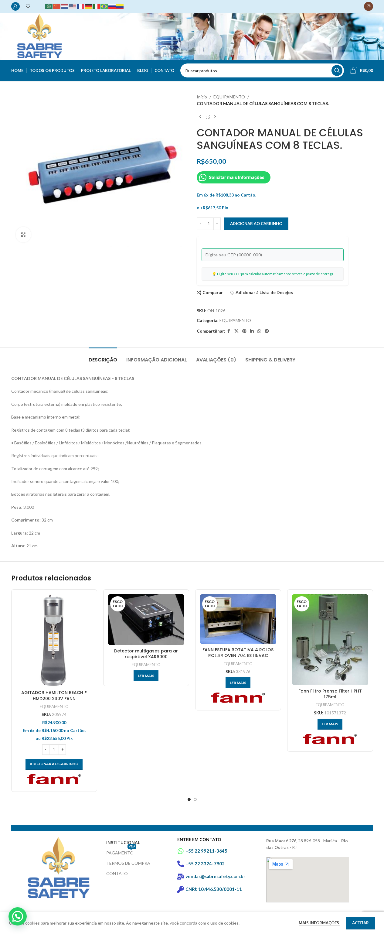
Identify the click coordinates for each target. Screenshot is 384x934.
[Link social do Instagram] (368, 6)
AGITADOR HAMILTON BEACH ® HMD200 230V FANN (54, 695)
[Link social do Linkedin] (252, 331)
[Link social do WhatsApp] (259, 331)
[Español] (120, 6)
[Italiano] (96, 6)
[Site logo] (39, 35)
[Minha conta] (15, 6)
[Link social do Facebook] (229, 331)
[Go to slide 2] (195, 799)
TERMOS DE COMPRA (128, 863)
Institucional (123, 842)
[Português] (104, 6)
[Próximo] (215, 117)
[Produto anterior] (200, 117)
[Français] (81, 6)
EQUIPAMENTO (229, 96)
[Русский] (112, 6)
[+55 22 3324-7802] (180, 863)
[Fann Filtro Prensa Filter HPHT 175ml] (330, 639)
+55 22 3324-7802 (205, 863)
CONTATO (117, 873)
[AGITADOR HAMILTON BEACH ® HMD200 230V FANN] (54, 640)
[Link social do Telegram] (267, 331)
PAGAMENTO (120, 851)
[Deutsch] (89, 6)
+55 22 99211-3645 (206, 851)
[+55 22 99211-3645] (180, 851)
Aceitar (360, 922)
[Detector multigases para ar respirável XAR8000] (146, 619)
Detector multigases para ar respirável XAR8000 (146, 654)
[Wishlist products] (28, 6)
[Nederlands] (65, 6)
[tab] (103, 356)
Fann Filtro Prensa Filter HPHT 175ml (330, 694)
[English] (73, 6)
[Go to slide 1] (189, 799)
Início (202, 96)
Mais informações (319, 922)
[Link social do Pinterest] (244, 331)
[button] (17, 916)
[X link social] (236, 331)
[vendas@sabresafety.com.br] (180, 876)
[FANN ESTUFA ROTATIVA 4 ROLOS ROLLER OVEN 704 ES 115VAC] (238, 619)
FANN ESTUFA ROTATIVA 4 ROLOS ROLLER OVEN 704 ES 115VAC (238, 653)
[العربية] (49, 6)
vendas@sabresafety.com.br (215, 876)
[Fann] (54, 780)
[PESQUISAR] (336, 70)
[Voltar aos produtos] (207, 117)
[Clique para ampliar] (23, 234)
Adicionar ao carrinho (256, 223)
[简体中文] (57, 6)
